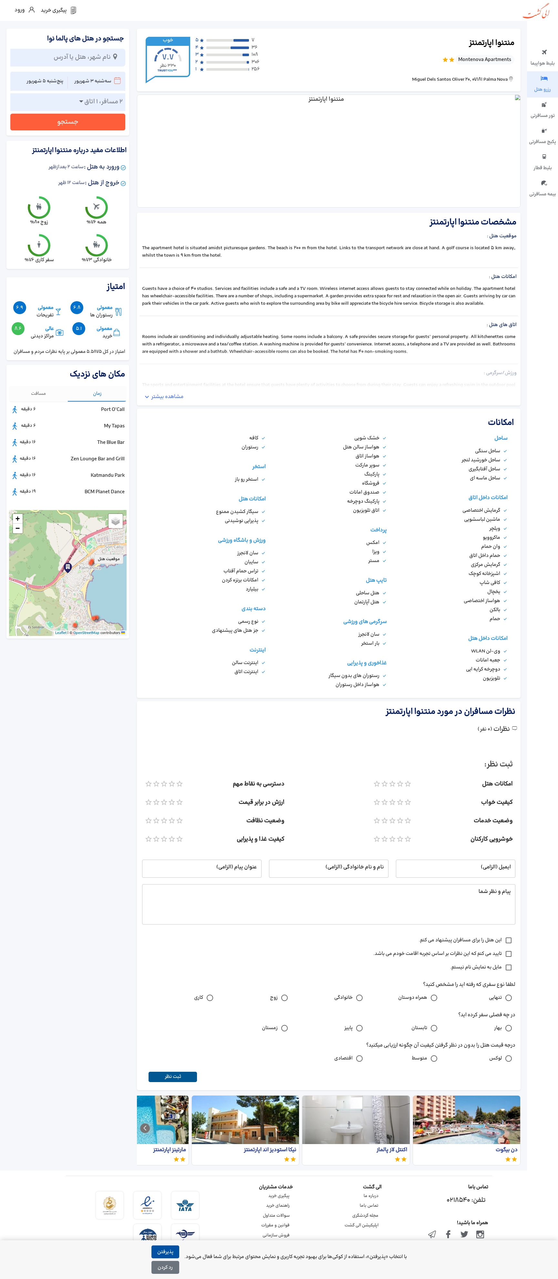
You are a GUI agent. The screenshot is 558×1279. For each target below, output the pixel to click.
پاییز (348, 1028)
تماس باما (369, 1205)
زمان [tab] (97, 393)
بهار (498, 1028)
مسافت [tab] (38, 393)
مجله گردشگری (365, 1215)
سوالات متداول (276, 1215)
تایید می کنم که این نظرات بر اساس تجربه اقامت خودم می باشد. (437, 953)
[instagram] (480, 1235)
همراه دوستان (412, 997)
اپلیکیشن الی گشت (361, 1225)
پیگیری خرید (279, 1196)
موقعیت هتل (109, 559)
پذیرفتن (165, 1252)
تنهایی (495, 997)
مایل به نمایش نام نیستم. (476, 967)
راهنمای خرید (278, 1205)
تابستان (419, 1028)
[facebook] (448, 1235)
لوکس (495, 1058)
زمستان (270, 1028)
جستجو (67, 122)
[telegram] (432, 1235)
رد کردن (165, 1267)
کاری (198, 997)
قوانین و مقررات (275, 1225)
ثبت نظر (173, 1076)
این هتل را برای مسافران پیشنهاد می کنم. (460, 940)
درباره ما (371, 1196)
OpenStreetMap (86, 633)
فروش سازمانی (276, 1235)
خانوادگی (343, 997)
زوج (274, 997)
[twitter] (464, 1235)
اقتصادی (343, 1058)
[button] (91, 563)
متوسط (419, 1058)
